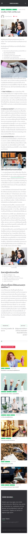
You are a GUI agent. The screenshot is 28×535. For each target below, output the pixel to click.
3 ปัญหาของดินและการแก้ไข (7, 464)
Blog (3, 9)
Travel (14, 9)
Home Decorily (8, 16)
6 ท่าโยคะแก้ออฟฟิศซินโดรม (7, 417)
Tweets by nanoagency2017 (10, 522)
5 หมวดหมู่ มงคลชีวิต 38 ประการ (8, 440)
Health (14, 391)
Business (9, 391)
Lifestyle (8, 9)
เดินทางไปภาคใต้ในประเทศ (17, 177)
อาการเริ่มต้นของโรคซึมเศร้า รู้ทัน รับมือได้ (10, 487)
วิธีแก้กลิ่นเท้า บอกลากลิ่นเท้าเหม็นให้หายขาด (10, 370)
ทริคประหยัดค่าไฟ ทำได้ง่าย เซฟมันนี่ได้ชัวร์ (10, 394)
